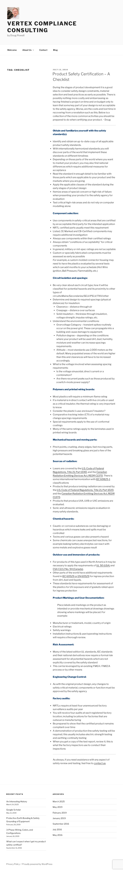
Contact (43, 50)
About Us (27, 50)
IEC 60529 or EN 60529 (75, 576)
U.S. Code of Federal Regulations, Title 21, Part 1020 (85, 490)
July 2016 (57, 829)
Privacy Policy (13, 864)
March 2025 (59, 801)
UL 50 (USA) (103, 565)
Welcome (12, 50)
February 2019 (60, 812)
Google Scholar (13, 809)
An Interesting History (16, 801)
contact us (100, 763)
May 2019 (57, 807)
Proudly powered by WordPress (37, 864)
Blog (55, 50)
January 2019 (59, 818)
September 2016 (61, 823)
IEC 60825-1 (103, 479)
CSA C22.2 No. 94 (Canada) (68, 569)
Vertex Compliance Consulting (42, 27)
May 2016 (57, 835)
